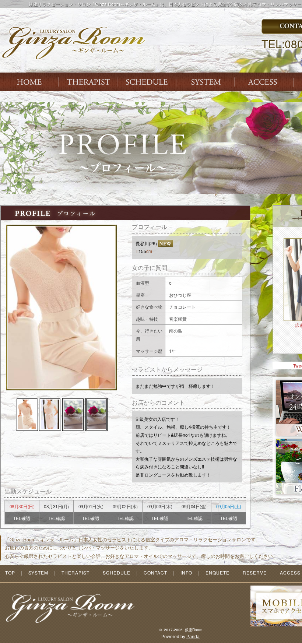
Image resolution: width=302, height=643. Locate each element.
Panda (193, 636)
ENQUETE (217, 572)
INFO (186, 572)
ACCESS (265, 82)
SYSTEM (206, 82)
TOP (10, 572)
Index (29, 82)
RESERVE (255, 572)
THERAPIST (88, 82)
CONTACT (155, 572)
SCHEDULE (116, 572)
